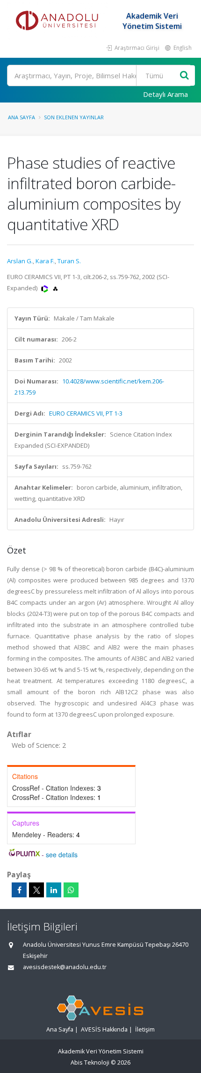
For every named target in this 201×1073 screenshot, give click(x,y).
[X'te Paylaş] (36, 889)
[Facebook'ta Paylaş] (19, 889)
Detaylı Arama (165, 94)
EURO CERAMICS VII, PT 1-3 (85, 413)
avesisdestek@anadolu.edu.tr (65, 967)
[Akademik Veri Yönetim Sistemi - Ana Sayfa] (58, 21)
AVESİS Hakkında (104, 1029)
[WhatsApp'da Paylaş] (71, 889)
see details (62, 854)
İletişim (145, 1029)
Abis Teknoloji (90, 1062)
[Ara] (184, 75)
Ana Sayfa (21, 117)
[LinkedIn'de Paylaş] (53, 889)
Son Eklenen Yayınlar (74, 117)
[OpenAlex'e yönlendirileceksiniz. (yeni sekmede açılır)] (55, 288)
